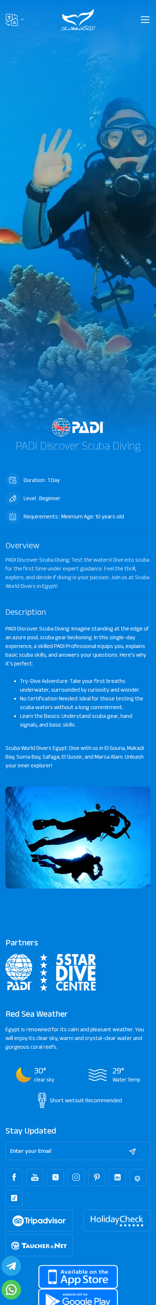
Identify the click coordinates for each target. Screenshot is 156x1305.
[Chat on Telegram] (11, 1266)
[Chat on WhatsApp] (11, 1290)
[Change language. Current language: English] (14, 19)
